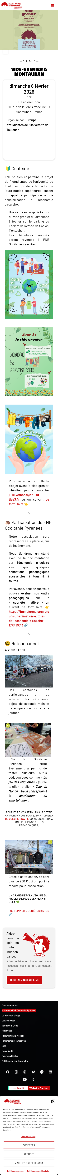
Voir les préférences (29, 1163)
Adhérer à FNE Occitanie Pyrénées (18, 1010)
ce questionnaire (17, 818)
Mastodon (42, 1072)
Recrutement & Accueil (13, 1035)
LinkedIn (50, 1072)
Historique (7, 1030)
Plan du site (7, 1050)
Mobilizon (33, 1079)
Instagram (16, 1072)
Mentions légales (10, 1056)
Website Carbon (38, 1088)
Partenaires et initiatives (14, 1040)
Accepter (29, 1145)
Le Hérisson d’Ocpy (11, 1015)
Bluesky (33, 1072)
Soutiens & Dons (10, 1025)
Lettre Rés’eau (8, 1020)
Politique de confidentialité (38, 1171)
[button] (53, 1101)
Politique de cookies (15, 1171)
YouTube (25, 1079)
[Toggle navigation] (52, 5)
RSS (4, 1045)
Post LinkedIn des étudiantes (29, 910)
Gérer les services (28, 1136)
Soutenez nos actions (24, 979)
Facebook (8, 1072)
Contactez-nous (10, 1005)
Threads (25, 1072)
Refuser (29, 1154)
